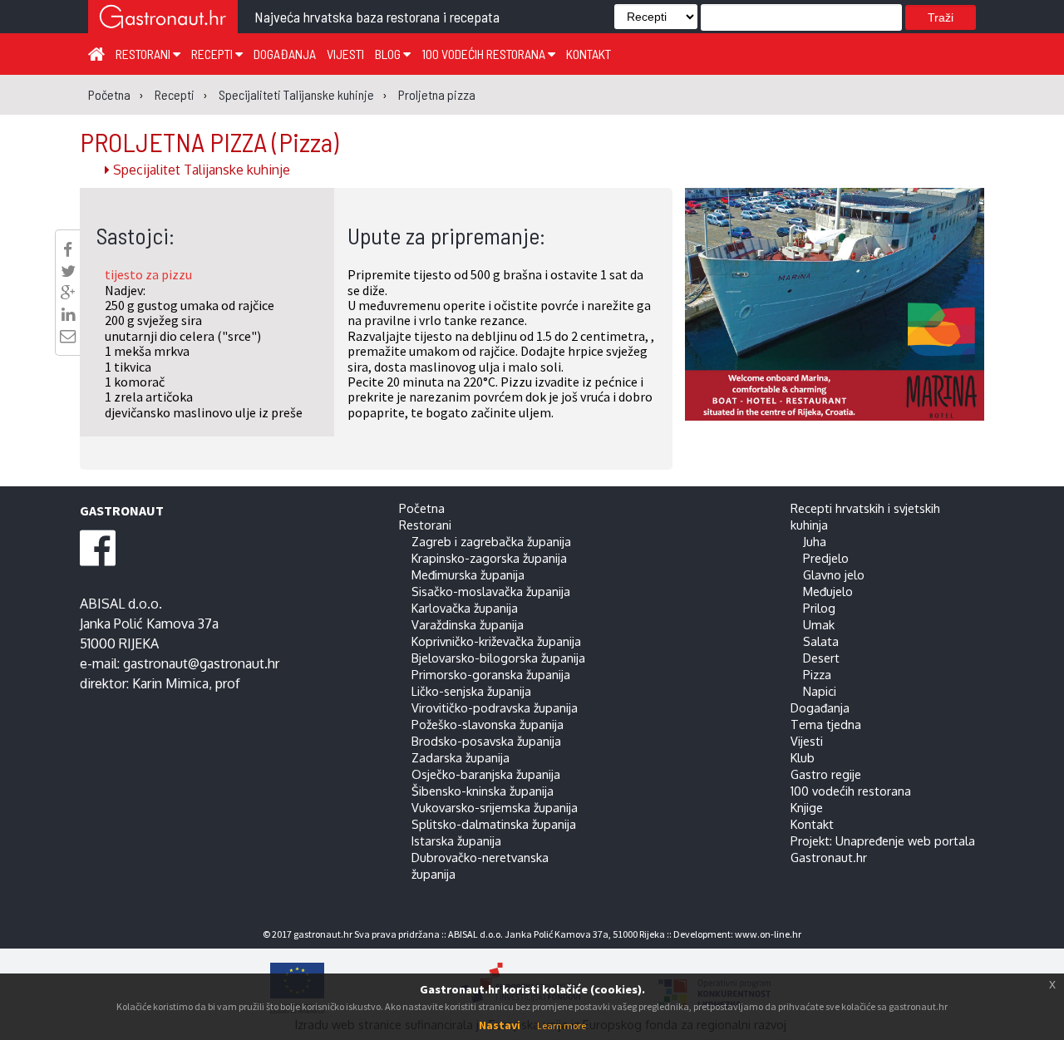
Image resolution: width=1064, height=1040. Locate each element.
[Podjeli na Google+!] (68, 293)
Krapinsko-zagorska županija (489, 557)
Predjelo (826, 557)
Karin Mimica (170, 683)
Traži (940, 17)
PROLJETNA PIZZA (209, 141)
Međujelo (828, 591)
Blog (389, 54)
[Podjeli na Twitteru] (68, 271)
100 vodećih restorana (484, 54)
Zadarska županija (460, 757)
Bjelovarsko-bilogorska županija (498, 657)
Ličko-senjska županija (471, 690)
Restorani (144, 54)
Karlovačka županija (464, 607)
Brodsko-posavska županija (486, 740)
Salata (821, 640)
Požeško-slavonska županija (487, 724)
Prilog (819, 607)
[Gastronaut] (163, 18)
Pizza (817, 674)
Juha (814, 541)
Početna (422, 507)
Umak (819, 624)
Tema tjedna (826, 724)
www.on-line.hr (768, 934)
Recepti (213, 54)
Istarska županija (456, 840)
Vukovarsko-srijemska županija (494, 807)
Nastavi (499, 1025)
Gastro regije (826, 773)
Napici (819, 690)
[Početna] (96, 53)
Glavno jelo (833, 574)
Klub (803, 757)
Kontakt (588, 54)
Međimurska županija (468, 574)
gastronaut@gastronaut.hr (201, 663)
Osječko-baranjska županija (485, 773)
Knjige (807, 807)
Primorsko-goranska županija (490, 674)
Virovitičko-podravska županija (494, 707)
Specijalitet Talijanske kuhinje (200, 169)
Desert (821, 657)
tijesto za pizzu (148, 274)
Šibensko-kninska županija (482, 790)
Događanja (285, 54)
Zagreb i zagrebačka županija (491, 541)
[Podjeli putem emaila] (68, 336)
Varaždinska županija (467, 624)
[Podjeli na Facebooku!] (67, 249)
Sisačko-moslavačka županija (490, 591)
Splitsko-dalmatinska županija (493, 823)
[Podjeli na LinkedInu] (68, 314)
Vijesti (345, 54)
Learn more (561, 1025)
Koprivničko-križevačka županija (496, 640)
